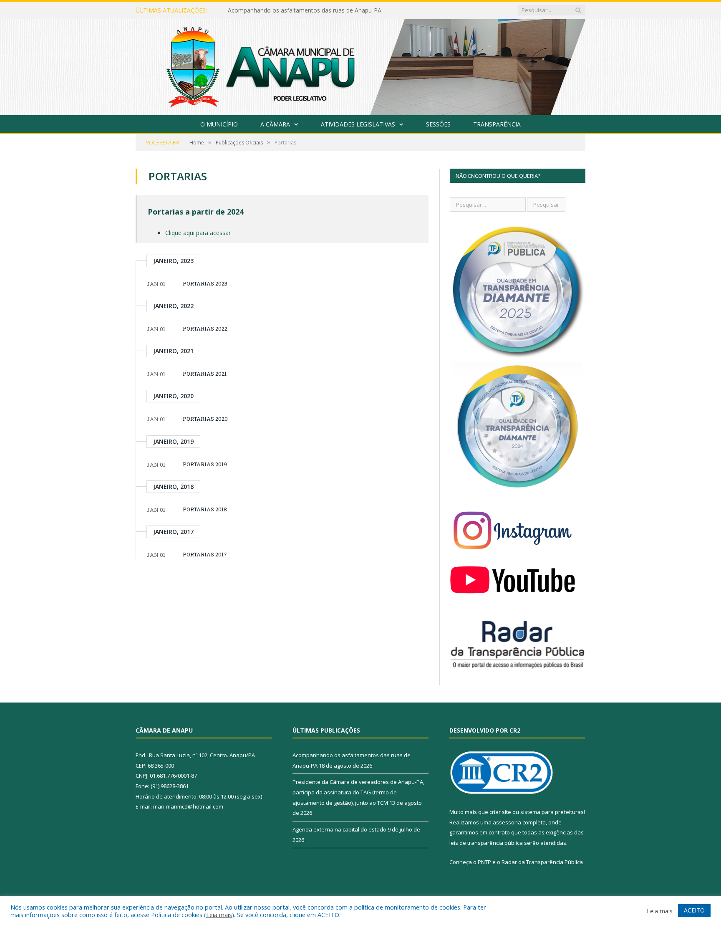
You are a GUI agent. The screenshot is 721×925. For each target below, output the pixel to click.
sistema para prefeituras (552, 812)
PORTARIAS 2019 (205, 464)
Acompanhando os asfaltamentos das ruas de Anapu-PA (304, 10)
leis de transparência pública (486, 843)
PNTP (484, 862)
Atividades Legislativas (358, 124)
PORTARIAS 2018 (205, 509)
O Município (219, 124)
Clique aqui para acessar (198, 233)
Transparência (497, 124)
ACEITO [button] (694, 910)
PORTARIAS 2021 (205, 373)
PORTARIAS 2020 (205, 418)
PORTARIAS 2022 (205, 328)
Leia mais (219, 914)
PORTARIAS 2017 (205, 554)
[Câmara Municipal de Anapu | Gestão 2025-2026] (360, 65)
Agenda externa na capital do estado (339, 829)
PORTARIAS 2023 (205, 283)
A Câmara (275, 124)
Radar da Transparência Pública (542, 862)
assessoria (507, 822)
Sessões (438, 124)
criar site (500, 812)
